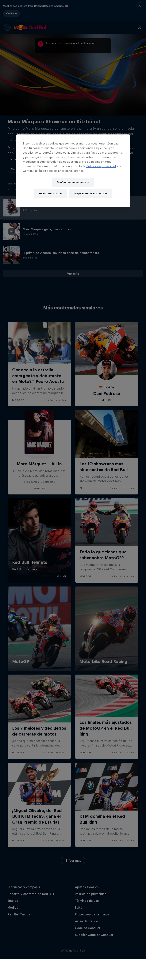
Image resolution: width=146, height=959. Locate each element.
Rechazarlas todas (50, 193)
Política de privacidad (101, 166)
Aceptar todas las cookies (90, 193)
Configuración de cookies (73, 182)
